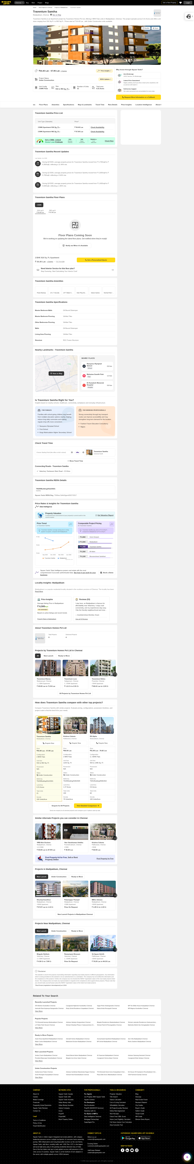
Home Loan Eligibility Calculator (120, 1119)
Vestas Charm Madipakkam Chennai (46, 1055)
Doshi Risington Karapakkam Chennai (46, 1074)
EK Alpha (92, 551)
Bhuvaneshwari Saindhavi (98, 556)
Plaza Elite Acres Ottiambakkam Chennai (109, 1074)
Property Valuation (116, 1094)
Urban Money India (65, 1102)
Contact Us (36, 1111)
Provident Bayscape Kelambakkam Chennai (48, 1058)
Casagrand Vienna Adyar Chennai (107, 1058)
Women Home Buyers (142, 1119)
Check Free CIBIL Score (118, 1116)
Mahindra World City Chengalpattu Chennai (141, 1025)
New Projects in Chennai (45, 7)
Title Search (114, 1097)
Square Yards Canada (66, 1094)
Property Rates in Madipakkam (46, 619)
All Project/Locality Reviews (119, 1108)
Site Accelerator (89, 1105)
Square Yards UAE (65, 1097)
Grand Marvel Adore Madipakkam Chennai (79, 1055)
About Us (36, 1094)
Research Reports (141, 1102)
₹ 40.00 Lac (68, 850)
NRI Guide (138, 1116)
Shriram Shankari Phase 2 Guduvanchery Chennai (80, 1025)
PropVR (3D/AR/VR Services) (94, 1108)
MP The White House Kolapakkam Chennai (141, 1006)
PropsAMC (62, 1116)
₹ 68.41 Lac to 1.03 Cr (100, 686)
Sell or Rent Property (169, 2)
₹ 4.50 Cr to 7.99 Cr (44, 961)
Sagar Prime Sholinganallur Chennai (108, 1006)
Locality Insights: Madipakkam (49, 583)
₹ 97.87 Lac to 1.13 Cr (45, 907)
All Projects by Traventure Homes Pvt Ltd (75, 693)
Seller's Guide (139, 1111)
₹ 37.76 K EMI (60, 261)
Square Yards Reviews (40, 1108)
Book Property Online (66, 1119)
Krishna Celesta (69, 736)
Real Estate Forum (141, 1099)
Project (40, 3)
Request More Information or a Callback (139, 97)
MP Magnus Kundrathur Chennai (138, 1008)
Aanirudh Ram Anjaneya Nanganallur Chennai (49, 1008)
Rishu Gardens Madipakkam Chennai (139, 1041)
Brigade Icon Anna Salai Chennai (76, 1058)
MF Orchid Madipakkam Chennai (107, 1041)
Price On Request (71, 907)
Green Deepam (94, 537)
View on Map (57, 373)
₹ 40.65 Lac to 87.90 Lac (46, 850)
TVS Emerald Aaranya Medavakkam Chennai (49, 1022)
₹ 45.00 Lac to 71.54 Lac (46, 686)
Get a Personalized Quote (97, 260)
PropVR (61, 1114)
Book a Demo (108, 573)
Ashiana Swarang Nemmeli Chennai (139, 1055)
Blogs (47, 3)
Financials (36, 1102)
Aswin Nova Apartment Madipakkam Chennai (49, 1039)
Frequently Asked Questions (42, 1105)
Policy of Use (37, 1123)
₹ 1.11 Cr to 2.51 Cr (71, 686)
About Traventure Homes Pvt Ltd (50, 628)
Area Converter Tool (116, 1125)
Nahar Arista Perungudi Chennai (107, 1008)
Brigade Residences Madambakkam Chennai (111, 1022)
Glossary (138, 1097)
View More (39, 1011)
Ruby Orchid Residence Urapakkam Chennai (80, 1008)
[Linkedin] (127, 1150)
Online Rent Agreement (117, 1111)
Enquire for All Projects (60, 806)
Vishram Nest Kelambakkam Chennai (77, 1074)
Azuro (60, 1111)
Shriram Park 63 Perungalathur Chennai (109, 1025)
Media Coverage (38, 1099)
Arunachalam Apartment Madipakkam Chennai (111, 1039)
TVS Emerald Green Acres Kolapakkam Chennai (111, 1072)
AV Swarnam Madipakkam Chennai (108, 1055)
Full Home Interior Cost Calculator (121, 1122)
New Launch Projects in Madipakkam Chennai (75, 914)
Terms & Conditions (39, 1120)
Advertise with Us (90, 1111)
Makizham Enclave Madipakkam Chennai (78, 1041)
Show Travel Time (76, 461)
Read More (39, 591)
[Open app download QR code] (189, 16)
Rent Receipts (114, 1114)
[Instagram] (137, 1150)
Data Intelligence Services (92, 1116)
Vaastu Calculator (115, 1099)
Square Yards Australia (66, 1099)
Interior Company (64, 1108)
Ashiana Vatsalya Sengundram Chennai (78, 1022)
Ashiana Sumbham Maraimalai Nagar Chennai (80, 1072)
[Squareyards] (6, 3)
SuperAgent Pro (89, 1122)
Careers (35, 1097)
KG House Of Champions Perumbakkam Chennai (142, 1072)
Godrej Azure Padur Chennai (44, 1072)
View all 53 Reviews (81, 619)
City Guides (139, 1105)
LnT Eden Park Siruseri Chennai (45, 1025)
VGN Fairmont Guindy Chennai (137, 1074)
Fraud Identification (39, 1126)
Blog (136, 1094)
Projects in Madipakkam (61, 7)
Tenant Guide (139, 1114)
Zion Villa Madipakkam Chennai (138, 1039)
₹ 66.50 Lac (96, 850)
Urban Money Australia (66, 1105)
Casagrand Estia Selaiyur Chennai (138, 1058)
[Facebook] (122, 1150)
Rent (33, 3)
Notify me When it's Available (77, 245)
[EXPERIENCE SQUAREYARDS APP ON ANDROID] (129, 1140)
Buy (27, 3)
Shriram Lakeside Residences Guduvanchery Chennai (142, 1022)
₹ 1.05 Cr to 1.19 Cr (99, 907)
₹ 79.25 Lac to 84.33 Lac (101, 961)
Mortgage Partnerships (91, 1119)
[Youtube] (132, 1150)
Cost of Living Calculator (118, 1102)
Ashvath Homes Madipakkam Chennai (77, 1039)
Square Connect (89, 1099)
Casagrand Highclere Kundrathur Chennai (79, 1006)
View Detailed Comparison (87, 806)
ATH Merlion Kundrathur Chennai (45, 1006)
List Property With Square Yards (94, 1097)
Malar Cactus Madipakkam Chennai (46, 1041)
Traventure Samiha (95, 547)
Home (34, 7)
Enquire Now (49, 743)
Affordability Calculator (117, 1105)
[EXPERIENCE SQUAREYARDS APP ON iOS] (144, 1140)
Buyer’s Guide (140, 1108)
